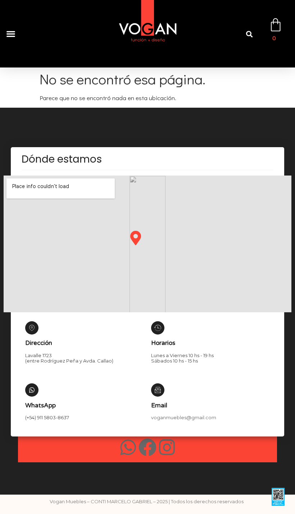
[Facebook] (147, 447)
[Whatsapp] (128, 447)
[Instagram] (167, 447)
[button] (11, 34)
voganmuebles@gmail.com (183, 417)
